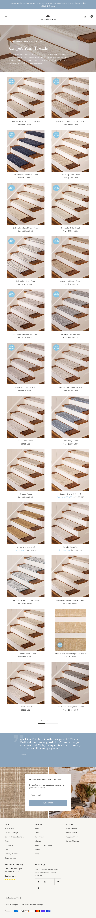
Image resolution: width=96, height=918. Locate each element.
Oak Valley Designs (17, 54)
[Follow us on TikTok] (38, 888)
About (37, 828)
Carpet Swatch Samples (14, 837)
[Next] (54, 720)
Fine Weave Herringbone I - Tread (70, 707)
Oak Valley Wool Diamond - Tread (25, 600)
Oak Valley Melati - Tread (70, 281)
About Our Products (43, 845)
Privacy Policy (71, 828)
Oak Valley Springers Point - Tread (70, 121)
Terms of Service (72, 841)
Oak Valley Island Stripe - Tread (25, 228)
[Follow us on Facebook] (38, 881)
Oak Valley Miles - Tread (25, 281)
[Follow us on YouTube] (57, 881)
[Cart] (90, 17)
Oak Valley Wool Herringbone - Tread (70, 654)
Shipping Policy (72, 837)
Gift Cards (9, 845)
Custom (8, 841)
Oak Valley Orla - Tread (70, 228)
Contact (38, 833)
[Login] (85, 17)
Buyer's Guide (10, 858)
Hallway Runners (11, 854)
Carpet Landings (11, 833)
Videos (38, 841)
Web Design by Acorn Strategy (32, 904)
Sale (6, 850)
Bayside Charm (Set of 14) (70, 494)
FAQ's (37, 850)
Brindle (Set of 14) (70, 547)
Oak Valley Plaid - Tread (70, 175)
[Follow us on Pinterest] (51, 881)
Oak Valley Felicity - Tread (70, 334)
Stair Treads (9, 828)
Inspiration (39, 837)
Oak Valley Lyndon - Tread (25, 654)
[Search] (11, 17)
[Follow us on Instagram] (45, 881)
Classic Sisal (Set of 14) (26, 547)
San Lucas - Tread (25, 441)
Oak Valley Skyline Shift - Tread (25, 175)
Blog (37, 854)
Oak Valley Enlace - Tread (25, 387)
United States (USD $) (13, 898)
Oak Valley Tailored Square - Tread (70, 600)
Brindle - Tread (26, 707)
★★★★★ (10, 879)
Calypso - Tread (25, 494)
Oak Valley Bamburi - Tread (70, 387)
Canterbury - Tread (70, 441)
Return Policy (71, 833)
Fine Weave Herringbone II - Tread (26, 121)
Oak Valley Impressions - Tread (25, 334)
